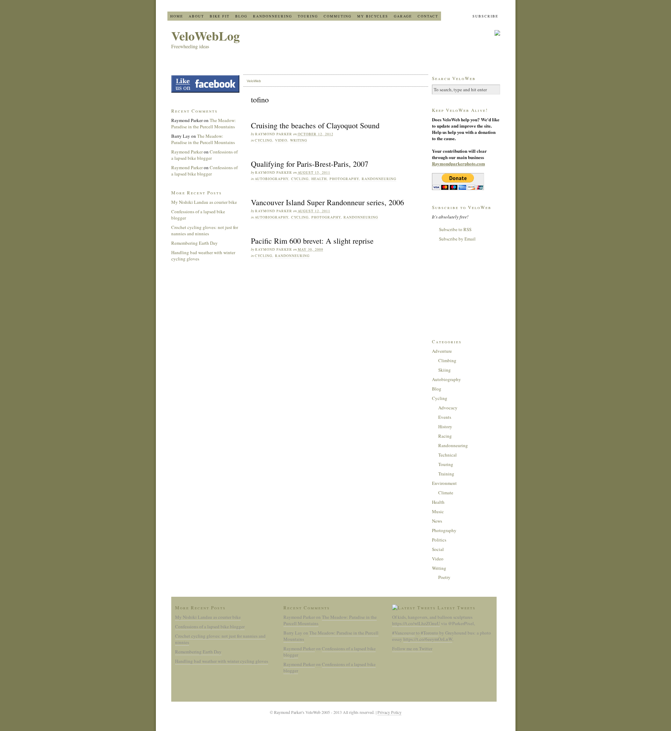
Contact (428, 16)
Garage (403, 16)
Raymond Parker (187, 152)
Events (444, 417)
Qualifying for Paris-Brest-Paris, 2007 (309, 164)
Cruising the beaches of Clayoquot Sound (315, 125)
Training (446, 474)
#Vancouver (403, 633)
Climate (445, 492)
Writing (298, 140)
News (437, 521)
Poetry (444, 577)
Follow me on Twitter (412, 648)
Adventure (442, 351)
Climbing (447, 360)
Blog (241, 16)
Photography (344, 178)
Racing (445, 436)
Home (176, 16)
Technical (447, 455)
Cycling (263, 140)
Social (438, 549)
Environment (444, 483)
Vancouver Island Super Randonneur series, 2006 (327, 202)
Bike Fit (220, 16)
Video (281, 140)
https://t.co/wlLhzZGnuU (416, 623)
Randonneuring (272, 16)
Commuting (338, 16)
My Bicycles (372, 16)
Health (319, 178)
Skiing (444, 370)
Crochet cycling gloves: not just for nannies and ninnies (204, 230)
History (445, 426)
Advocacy (447, 407)
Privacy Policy (389, 712)
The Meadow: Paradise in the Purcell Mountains (203, 123)
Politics (439, 540)
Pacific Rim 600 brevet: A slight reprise (312, 241)
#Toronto (429, 633)
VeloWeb (254, 81)
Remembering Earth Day (194, 243)
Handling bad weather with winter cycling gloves (221, 661)
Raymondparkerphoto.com (458, 163)
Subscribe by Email (457, 239)
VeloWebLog (205, 36)
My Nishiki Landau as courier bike (204, 202)
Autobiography (271, 178)
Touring (308, 16)
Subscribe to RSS (455, 229)
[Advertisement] (467, 289)
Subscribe (485, 16)
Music (438, 511)
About (196, 16)
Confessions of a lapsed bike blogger (204, 155)
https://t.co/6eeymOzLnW (427, 639)
